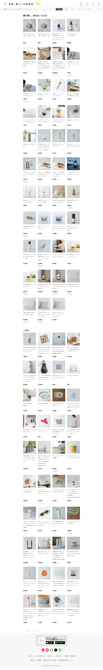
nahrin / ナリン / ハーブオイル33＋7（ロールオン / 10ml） (29, 256)
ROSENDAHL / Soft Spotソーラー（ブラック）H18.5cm (44, 286)
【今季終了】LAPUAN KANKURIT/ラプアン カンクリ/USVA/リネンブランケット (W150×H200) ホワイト (58, 65)
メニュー (99, 5)
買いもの (81, 5)
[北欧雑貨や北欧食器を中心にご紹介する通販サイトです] (21, 3)
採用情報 (38, 660)
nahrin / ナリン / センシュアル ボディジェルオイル (73, 146)
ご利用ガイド (50, 656)
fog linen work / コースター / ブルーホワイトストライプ (58, 377)
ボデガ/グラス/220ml (72, 375)
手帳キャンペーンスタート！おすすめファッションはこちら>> (17, 9)
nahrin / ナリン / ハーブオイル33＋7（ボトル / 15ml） (73, 228)
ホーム (24, 630)
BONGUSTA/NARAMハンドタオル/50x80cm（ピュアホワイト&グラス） (58, 583)
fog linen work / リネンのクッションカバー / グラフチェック (44, 314)
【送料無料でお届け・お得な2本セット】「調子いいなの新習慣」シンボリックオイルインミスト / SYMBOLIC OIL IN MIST (58, 555)
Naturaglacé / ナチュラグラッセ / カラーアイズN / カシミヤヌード (73, 583)
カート (93, 5)
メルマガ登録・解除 (40, 656)
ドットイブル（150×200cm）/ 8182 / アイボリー (44, 491)
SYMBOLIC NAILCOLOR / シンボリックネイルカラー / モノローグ (29, 349)
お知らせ (30, 656)
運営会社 (32, 660)
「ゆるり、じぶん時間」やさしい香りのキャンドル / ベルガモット (58, 174)
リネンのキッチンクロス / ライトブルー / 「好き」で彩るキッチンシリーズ (73, 405)
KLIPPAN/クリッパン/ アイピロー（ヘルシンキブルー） (73, 63)
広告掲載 (66, 656)
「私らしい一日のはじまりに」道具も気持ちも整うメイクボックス (73, 349)
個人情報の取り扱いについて (65, 660)
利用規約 (72, 656)
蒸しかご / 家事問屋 (43, 403)
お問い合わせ (58, 656)
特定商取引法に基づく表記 (49, 660)
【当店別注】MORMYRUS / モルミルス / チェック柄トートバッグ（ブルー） (58, 611)
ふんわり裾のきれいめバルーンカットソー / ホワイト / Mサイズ (73, 431)
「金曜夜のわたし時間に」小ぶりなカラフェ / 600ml (29, 63)
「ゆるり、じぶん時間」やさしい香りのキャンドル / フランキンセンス (44, 174)
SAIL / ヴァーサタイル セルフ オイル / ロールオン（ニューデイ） (29, 583)
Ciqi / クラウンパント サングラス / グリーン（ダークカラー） (44, 523)
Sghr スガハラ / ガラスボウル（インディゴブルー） (58, 228)
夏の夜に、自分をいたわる (33, 630)
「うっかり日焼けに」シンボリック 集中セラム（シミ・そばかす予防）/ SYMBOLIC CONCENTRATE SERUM (73, 493)
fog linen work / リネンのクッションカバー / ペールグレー (58, 314)
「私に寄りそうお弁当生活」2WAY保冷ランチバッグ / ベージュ (58, 431)
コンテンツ (87, 5)
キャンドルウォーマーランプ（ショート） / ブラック (73, 174)
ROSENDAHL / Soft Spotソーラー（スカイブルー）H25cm (58, 286)
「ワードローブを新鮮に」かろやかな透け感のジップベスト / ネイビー (44, 377)
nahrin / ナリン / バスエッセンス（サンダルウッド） (29, 174)
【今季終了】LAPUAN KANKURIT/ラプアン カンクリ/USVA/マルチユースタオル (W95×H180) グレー (44, 65)
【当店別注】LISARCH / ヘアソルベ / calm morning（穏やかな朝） (73, 553)
